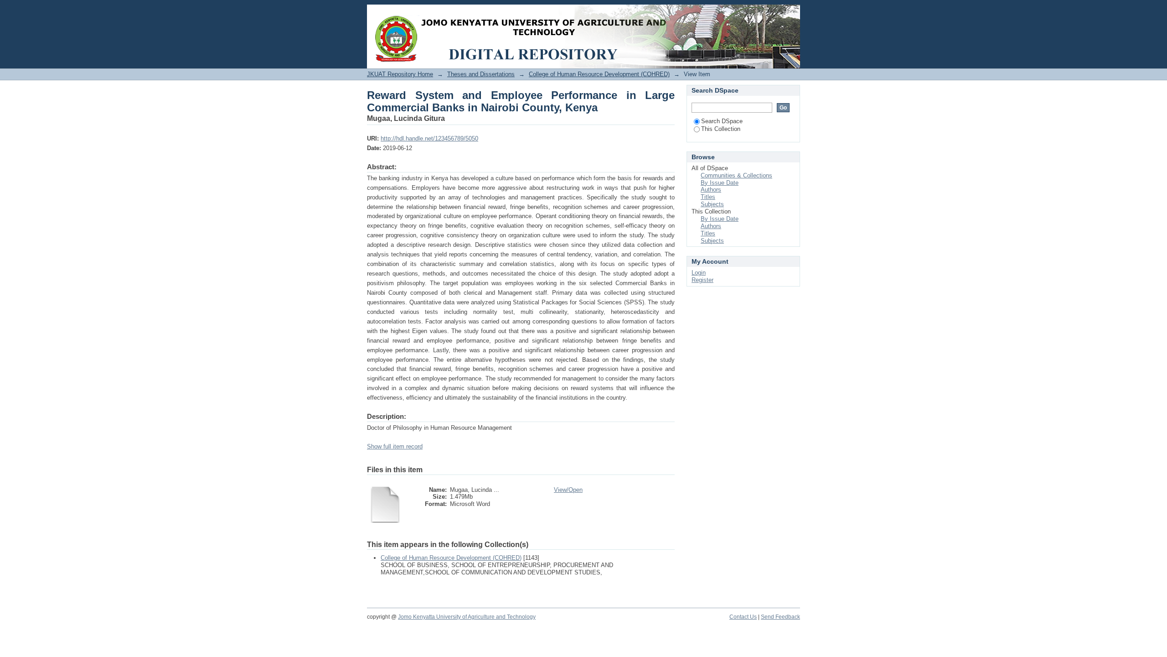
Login (793, 11)
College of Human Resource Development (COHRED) (599, 74)
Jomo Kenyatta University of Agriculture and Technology (467, 617)
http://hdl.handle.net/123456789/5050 (429, 138)
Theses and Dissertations (481, 74)
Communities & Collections (736, 175)
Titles (708, 196)
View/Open (568, 489)
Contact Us (743, 617)
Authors (711, 189)
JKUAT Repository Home (400, 74)
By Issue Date (719, 182)
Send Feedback (780, 617)
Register (702, 279)
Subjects (712, 204)
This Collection (720, 128)
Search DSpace (722, 121)
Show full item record (395, 446)
